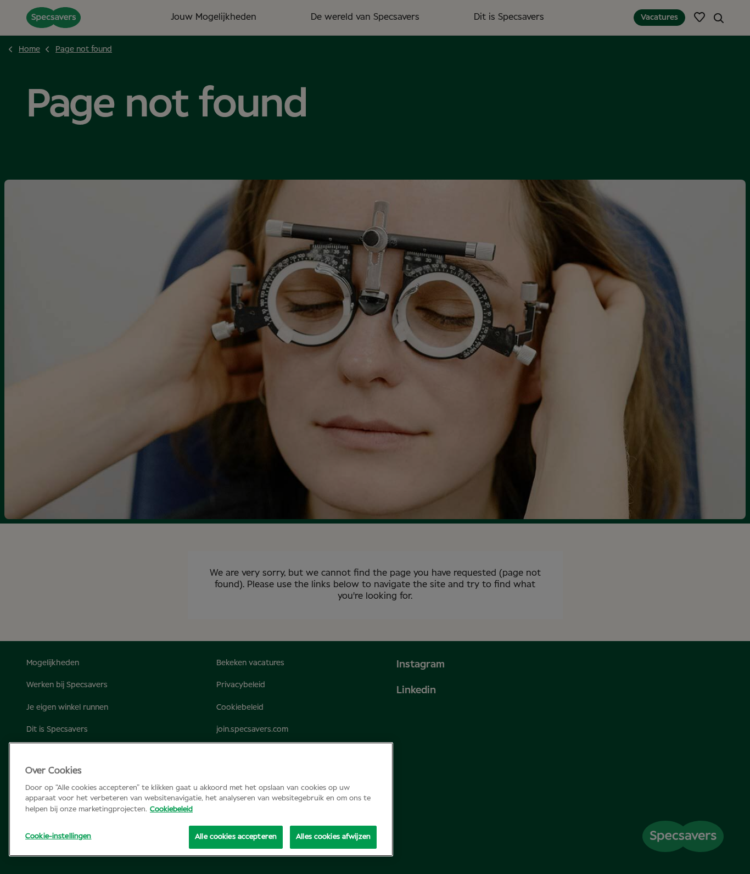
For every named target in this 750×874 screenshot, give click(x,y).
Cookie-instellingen (58, 836)
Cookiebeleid (171, 809)
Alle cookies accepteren (236, 836)
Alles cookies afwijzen (333, 836)
